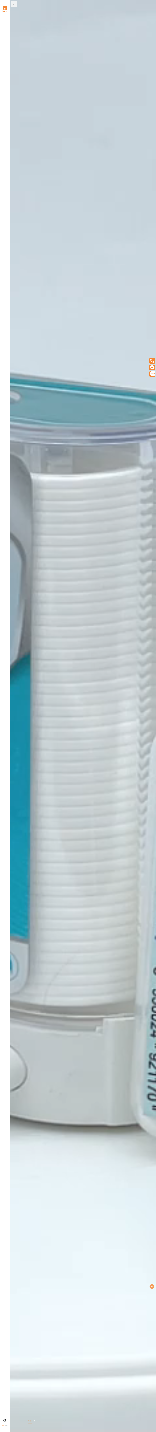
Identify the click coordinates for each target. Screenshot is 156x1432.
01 (30, 1420)
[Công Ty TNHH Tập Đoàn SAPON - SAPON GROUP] (5, 9)
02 (35, 1420)
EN (6, 1425)
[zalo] (152, 374)
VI (3, 1425)
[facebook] (152, 367)
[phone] (152, 360)
